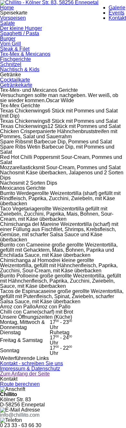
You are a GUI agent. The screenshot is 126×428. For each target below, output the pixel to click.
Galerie (117, 7)
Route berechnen (20, 384)
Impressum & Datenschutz (30, 368)
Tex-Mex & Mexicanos (25, 54)
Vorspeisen (13, 18)
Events (116, 12)
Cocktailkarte (15, 80)
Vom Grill (10, 43)
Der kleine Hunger (21, 28)
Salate (7, 23)
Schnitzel (10, 64)
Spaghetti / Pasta (19, 33)
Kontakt (117, 18)
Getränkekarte (16, 85)
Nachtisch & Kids (19, 69)
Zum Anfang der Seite (25, 373)
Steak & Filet (14, 49)
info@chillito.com (19, 415)
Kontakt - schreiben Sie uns (31, 363)
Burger (8, 38)
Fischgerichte (15, 59)
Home (7, 7)
